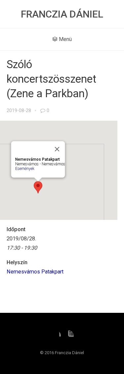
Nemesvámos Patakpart (35, 272)
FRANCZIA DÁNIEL (62, 14)
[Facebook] (55, 335)
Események (24, 168)
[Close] (57, 149)
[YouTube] (68, 335)
